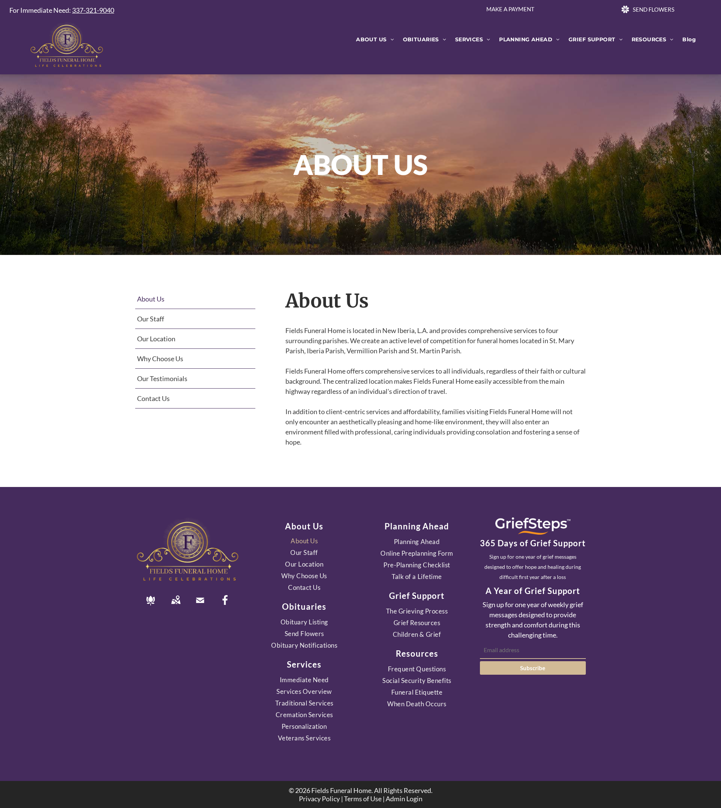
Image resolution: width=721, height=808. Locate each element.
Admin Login (404, 798)
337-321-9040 (93, 10)
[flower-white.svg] (150, 605)
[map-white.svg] (175, 605)
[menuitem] (374, 39)
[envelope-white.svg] (200, 605)
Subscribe (532, 668)
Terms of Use (363, 798)
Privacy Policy (319, 798)
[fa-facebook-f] (224, 603)
